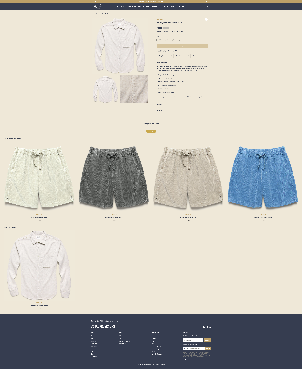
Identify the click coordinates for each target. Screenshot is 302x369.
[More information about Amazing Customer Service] (206, 56)
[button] (207, 1)
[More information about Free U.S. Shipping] (189, 56)
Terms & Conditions (157, 346)
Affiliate (154, 351)
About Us (154, 338)
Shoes (93, 349)
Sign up (208, 348)
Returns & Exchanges (124, 341)
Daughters (94, 356)
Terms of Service (202, 356)
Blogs (153, 341)
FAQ (120, 336)
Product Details (162, 63)
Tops (92, 338)
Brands (93, 354)
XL (181, 40)
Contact (121, 338)
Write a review (151, 131)
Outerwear (94, 344)
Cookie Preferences (157, 354)
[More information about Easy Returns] (172, 56)
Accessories (94, 346)
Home (92, 14)
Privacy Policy (155, 349)
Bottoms (93, 341)
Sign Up (207, 340)
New (92, 336)
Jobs (153, 344)
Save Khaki (160, 19)
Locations (154, 336)
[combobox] (186, 348)
